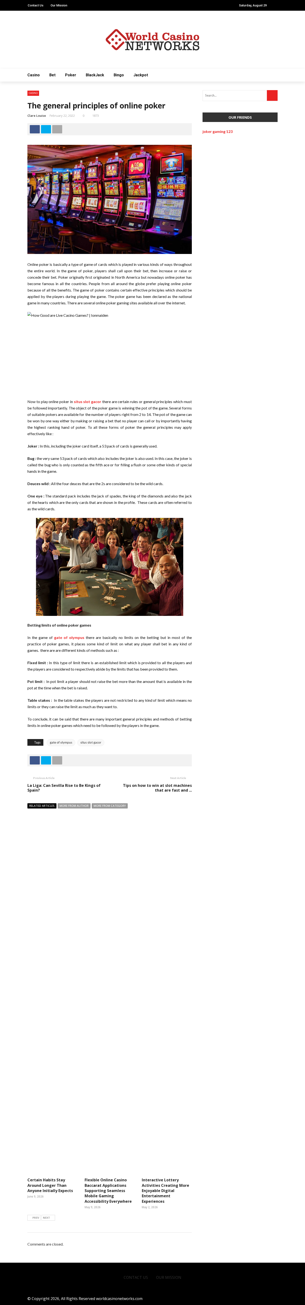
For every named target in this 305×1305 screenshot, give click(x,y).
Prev (35, 1217)
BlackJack (95, 75)
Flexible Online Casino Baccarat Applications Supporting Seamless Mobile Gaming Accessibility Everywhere (108, 1190)
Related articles (42, 806)
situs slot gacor (90, 742)
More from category (110, 806)
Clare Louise (36, 115)
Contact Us (35, 5)
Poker (70, 75)
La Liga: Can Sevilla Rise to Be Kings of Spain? (64, 788)
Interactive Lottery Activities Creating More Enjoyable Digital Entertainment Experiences (165, 1190)
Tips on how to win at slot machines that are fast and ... (157, 788)
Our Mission (59, 5)
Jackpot (140, 75)
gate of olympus (61, 742)
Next (46, 1217)
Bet (52, 75)
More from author (74, 806)
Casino (33, 75)
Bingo (119, 75)
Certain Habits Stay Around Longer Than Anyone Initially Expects (50, 1185)
